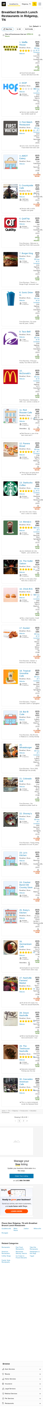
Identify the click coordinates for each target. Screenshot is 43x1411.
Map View (9, 29)
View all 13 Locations (36, 636)
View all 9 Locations (36, 530)
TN (9, 1111)
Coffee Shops (6, 1256)
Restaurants (24, 1111)
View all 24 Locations (36, 379)
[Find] (34, 4)
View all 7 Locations (36, 91)
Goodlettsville (6, 1228)
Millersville (37, 1228)
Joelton (26, 1228)
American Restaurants (6, 1252)
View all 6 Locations (36, 597)
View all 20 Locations (36, 339)
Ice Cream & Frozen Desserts (21, 1257)
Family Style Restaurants (6, 1261)
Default (36, 26)
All (20, 29)
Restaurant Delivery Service (21, 1252)
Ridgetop (15, 1111)
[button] (39, 4)
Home (4, 1111)
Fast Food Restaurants (20, 1248)
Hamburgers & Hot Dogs (34, 1252)
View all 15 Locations (36, 50)
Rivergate (5, 1233)
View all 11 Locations (36, 261)
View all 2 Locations (36, 130)
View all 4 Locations (36, 679)
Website (22, 53)
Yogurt (32, 1256)
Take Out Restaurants (34, 1248)
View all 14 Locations (36, 300)
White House (16, 1229)
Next (27, 1121)
